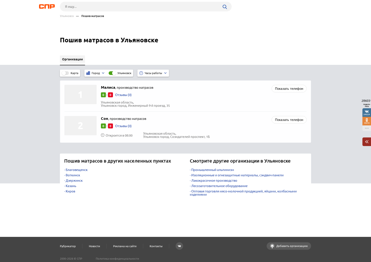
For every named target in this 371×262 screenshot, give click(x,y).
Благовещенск (77, 169)
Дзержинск (74, 180)
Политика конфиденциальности (117, 258)
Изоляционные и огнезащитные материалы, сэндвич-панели (237, 175)
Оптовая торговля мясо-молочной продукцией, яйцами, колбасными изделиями (243, 193)
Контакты (156, 246)
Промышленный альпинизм (212, 169)
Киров (70, 191)
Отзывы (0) (123, 95)
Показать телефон (289, 88)
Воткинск (73, 175)
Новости (94, 246)
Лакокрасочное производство (214, 180)
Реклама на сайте (125, 246)
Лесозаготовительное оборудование (219, 185)
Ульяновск (67, 16)
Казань (71, 185)
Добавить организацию (292, 246)
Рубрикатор (68, 246)
